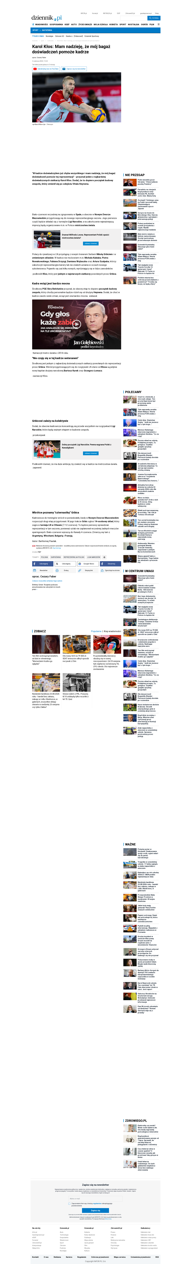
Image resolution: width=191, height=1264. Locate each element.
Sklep (157, 13)
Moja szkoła (88, 1240)
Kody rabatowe (89, 1235)
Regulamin (81, 1257)
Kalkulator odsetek (147, 1243)
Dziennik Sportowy (91, 36)
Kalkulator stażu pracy (148, 1237)
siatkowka (50, 41)
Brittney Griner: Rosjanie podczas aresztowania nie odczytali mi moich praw (46, 587)
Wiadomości (64, 1240)
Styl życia (114, 1248)
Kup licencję (57, 548)
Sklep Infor (36, 1248)
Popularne (96, 631)
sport (42, 41)
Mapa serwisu (120, 1257)
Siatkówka (47, 30)
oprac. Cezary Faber (39, 57)
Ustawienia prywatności (140, 1257)
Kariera (69, 1257)
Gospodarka (64, 1237)
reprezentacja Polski (74, 557)
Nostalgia (49, 36)
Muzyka (87, 1248)
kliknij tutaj (108, 1219)
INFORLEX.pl (107, 13)
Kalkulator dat (145, 1232)
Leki (112, 1237)
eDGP (34, 1237)
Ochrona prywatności (100, 1257)
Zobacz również (91, 243)
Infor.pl (34, 1232)
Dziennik (34, 41)
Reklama (57, 1257)
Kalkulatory (145, 1228)
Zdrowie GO (59, 36)
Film (85, 1245)
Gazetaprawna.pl (38, 1235)
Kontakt (35, 1257)
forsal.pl (95, 13)
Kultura (86, 1251)
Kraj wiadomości (112, 631)
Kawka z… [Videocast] (74, 36)
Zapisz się (95, 1210)
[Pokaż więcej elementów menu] (158, 24)
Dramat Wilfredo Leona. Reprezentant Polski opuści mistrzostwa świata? (85, 236)
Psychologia (115, 1245)
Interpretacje (36, 1245)
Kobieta (87, 1232)
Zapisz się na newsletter (76, 69)
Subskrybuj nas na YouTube (48, 69)
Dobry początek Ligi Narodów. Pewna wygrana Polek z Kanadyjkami (86, 446)
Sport (35, 30)
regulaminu (97, 1203)
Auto (61, 1232)
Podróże (63, 1248)
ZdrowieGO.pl (130, 13)
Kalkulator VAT (146, 1240)
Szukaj (155, 18)
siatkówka (56, 557)
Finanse (113, 1235)
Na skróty (36, 1228)
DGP (118, 13)
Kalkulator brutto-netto (149, 1245)
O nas (46, 1257)
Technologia (64, 1235)
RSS (157, 1257)
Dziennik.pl (64, 1228)
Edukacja (87, 1237)
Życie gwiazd (89, 1243)
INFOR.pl (84, 13)
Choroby (114, 1243)
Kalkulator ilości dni (147, 1235)
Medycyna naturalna (118, 1240)
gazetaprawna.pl (146, 13)
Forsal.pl (35, 1240)
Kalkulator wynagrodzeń (149, 1248)
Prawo (113, 1232)
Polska (44, 557)
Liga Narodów (93, 557)
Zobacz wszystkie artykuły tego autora (47, 581)
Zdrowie (63, 1245)
